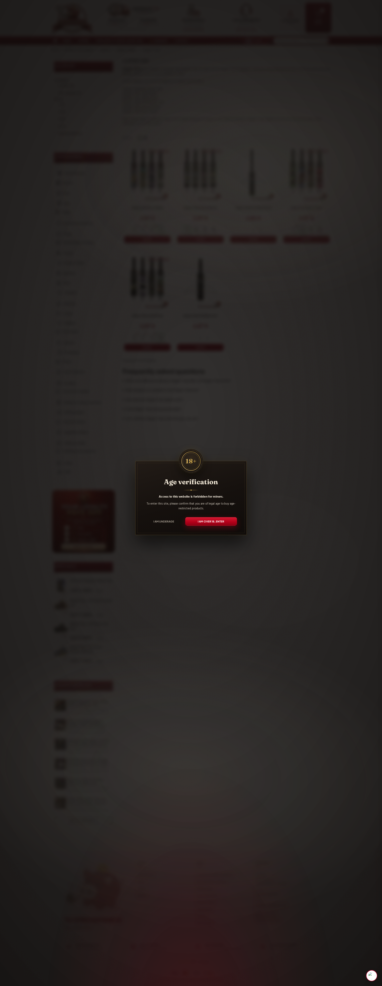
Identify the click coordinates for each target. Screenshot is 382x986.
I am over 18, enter (211, 521)
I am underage (163, 521)
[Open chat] (371, 975)
